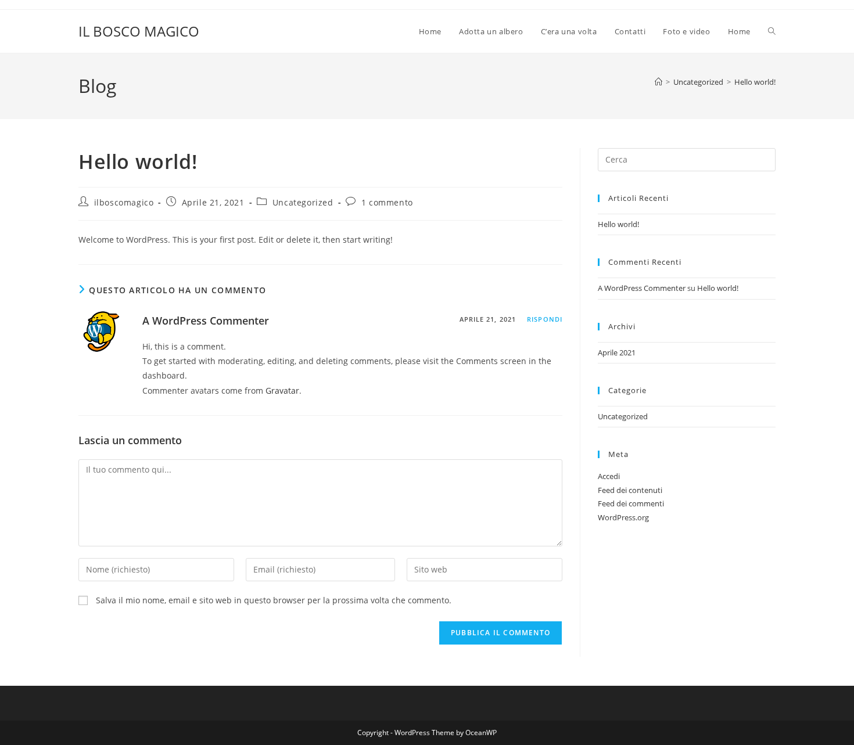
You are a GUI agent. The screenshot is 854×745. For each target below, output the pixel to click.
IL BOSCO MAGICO (138, 31)
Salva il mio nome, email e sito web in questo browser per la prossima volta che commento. (273, 600)
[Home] (658, 82)
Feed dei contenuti (630, 490)
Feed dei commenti (631, 503)
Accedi (609, 476)
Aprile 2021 (617, 352)
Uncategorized (302, 202)
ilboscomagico (124, 202)
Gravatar (282, 390)
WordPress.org (623, 517)
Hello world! (755, 82)
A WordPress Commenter (205, 320)
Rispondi (544, 319)
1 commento (387, 202)
